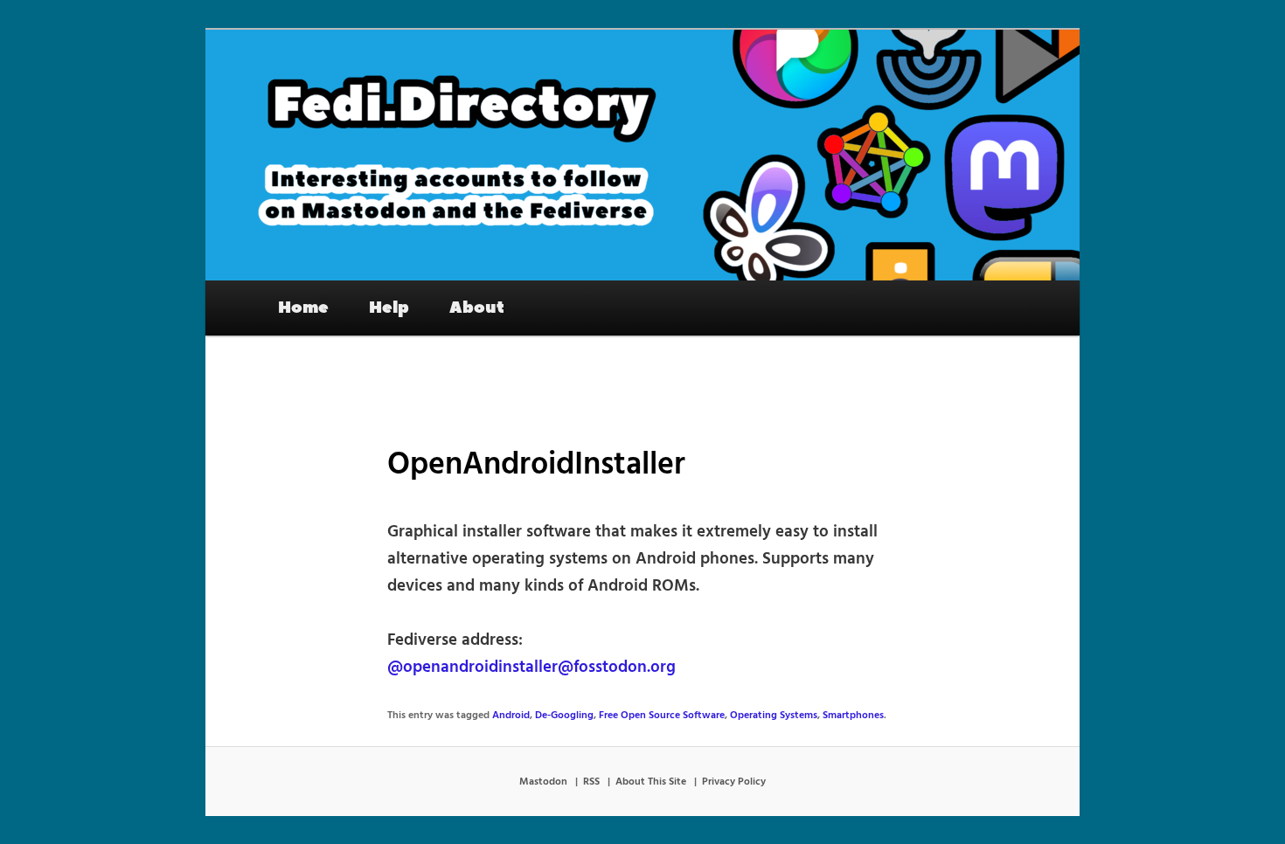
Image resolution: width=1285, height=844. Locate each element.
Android (511, 715)
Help (389, 307)
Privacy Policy (734, 782)
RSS (591, 782)
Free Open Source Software (662, 715)
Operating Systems (773, 715)
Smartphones (853, 715)
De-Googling (564, 715)
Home (303, 307)
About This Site (650, 782)
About (476, 307)
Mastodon (543, 782)
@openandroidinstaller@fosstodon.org (531, 667)
